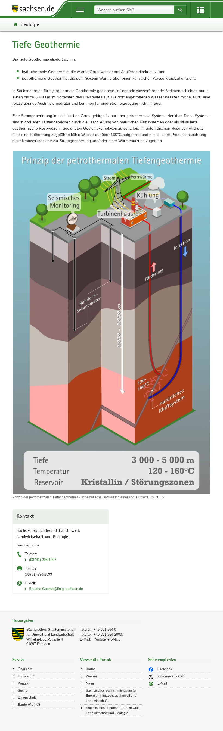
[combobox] (134, 9)
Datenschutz (27, 697)
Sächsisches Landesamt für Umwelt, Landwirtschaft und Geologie (113, 710)
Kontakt (23, 683)
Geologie (29, 24)
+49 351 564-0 (105, 629)
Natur (90, 683)
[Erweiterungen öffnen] (200, 10)
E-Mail (162, 683)
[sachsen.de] (35, 9)
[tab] (77, 621)
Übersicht (25, 669)
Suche (22, 690)
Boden (91, 669)
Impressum (26, 676)
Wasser (91, 676)
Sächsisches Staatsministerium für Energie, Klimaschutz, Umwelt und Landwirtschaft (111, 696)
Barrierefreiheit (29, 705)
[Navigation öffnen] (80, 10)
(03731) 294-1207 (42, 560)
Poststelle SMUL (107, 639)
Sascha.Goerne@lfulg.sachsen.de (56, 589)
